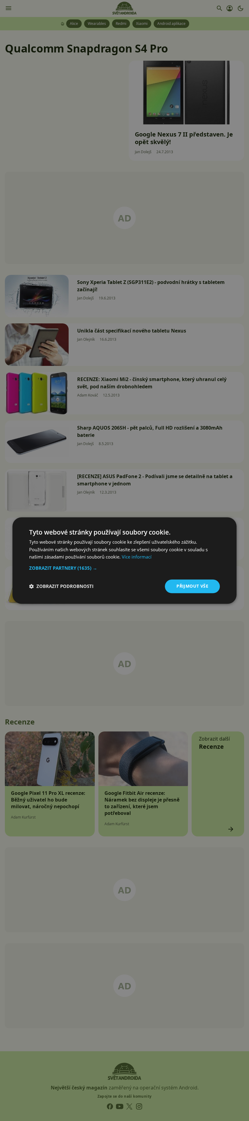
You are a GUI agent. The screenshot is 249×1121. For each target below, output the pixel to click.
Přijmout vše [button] (192, 586)
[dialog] (124, 560)
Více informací (137, 557)
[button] (124, 568)
